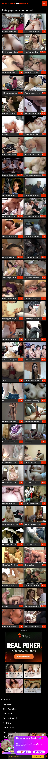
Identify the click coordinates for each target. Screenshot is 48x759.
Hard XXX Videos (9, 709)
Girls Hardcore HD (9, 718)
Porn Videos (7, 704)
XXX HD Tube (8, 728)
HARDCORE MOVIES (15, 3)
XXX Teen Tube (8, 713)
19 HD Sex (6, 723)
